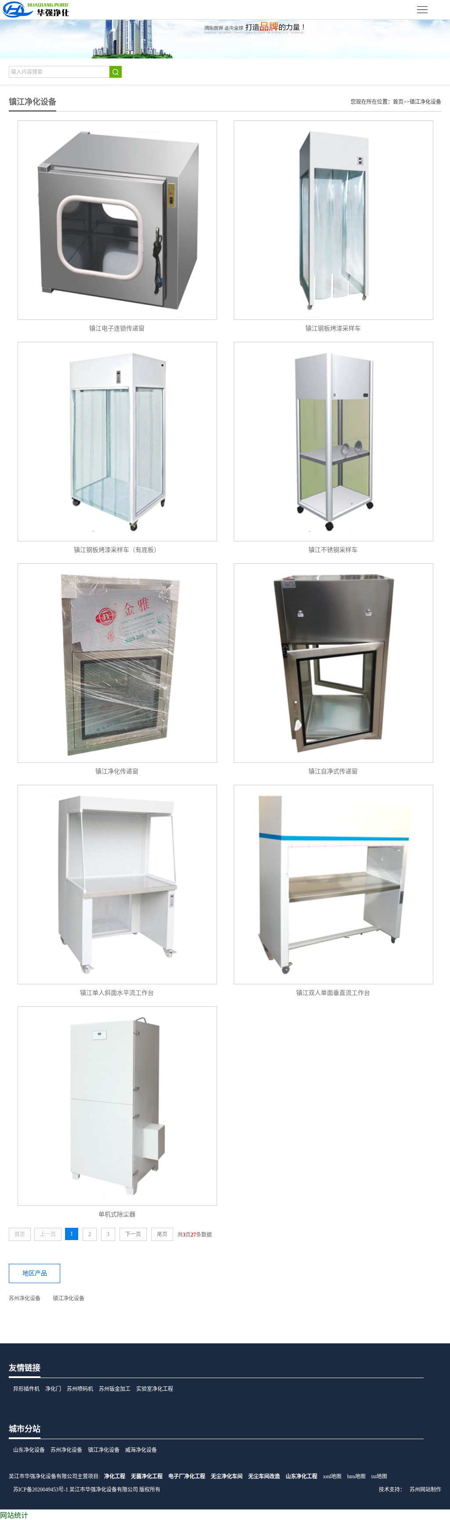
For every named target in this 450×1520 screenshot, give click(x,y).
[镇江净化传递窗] (117, 663)
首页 (398, 102)
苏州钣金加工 (115, 1389)
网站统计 (14, 1515)
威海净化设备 (141, 1450)
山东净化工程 (301, 1476)
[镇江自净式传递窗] (333, 663)
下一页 (133, 1234)
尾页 (162, 1234)
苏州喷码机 (80, 1389)
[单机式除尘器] (117, 1106)
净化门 (53, 1389)
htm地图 (356, 1476)
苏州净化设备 (24, 1298)
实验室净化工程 (154, 1389)
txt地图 (379, 1476)
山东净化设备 (29, 1450)
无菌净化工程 (147, 1476)
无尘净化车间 (227, 1476)
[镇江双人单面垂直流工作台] (333, 884)
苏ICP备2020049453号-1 (40, 1490)
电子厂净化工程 (186, 1476)
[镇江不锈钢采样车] (333, 441)
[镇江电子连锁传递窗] (117, 220)
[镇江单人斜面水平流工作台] (117, 884)
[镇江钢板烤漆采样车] (333, 220)
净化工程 (114, 1476)
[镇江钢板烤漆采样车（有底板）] (117, 441)
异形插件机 (26, 1389)
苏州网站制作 (425, 1490)
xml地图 (332, 1476)
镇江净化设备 (425, 102)
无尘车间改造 (264, 1476)
